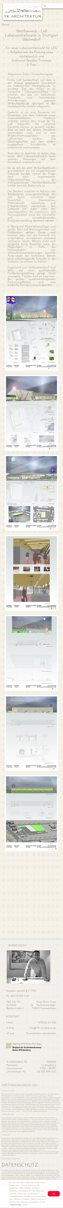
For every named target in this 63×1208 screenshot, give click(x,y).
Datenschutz (16, 1205)
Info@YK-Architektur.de (42, 1028)
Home (5, 24)
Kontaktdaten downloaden (41, 1033)
